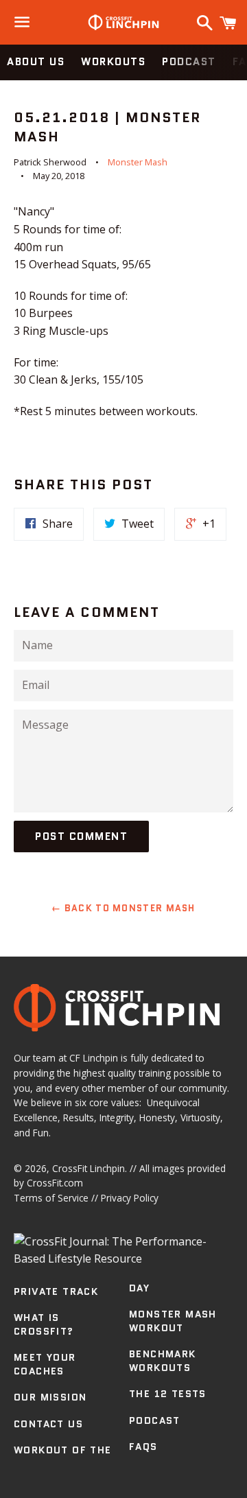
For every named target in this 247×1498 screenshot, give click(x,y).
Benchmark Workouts (162, 1360)
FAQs (143, 1446)
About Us (35, 61)
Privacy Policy (129, 1197)
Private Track (56, 1291)
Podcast (189, 61)
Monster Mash (137, 162)
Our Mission (50, 1397)
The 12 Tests (168, 1394)
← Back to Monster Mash (123, 908)
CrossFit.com (55, 1182)
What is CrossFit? (44, 1324)
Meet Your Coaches (45, 1364)
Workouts (113, 61)
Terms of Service (51, 1197)
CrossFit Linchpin (88, 1168)
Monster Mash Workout (173, 1321)
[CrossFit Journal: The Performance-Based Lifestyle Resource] (123, 1258)
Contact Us (48, 1424)
